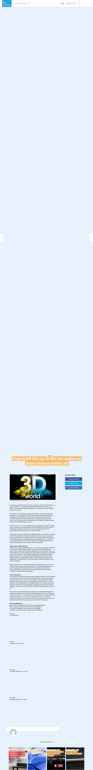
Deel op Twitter (74, 483)
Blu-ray (51, 742)
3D (13, 506)
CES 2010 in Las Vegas (21, 525)
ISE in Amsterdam (40, 596)
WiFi (50, 564)
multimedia (24, 579)
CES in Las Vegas (24, 596)
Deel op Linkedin (74, 487)
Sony (11, 505)
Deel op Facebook (74, 479)
